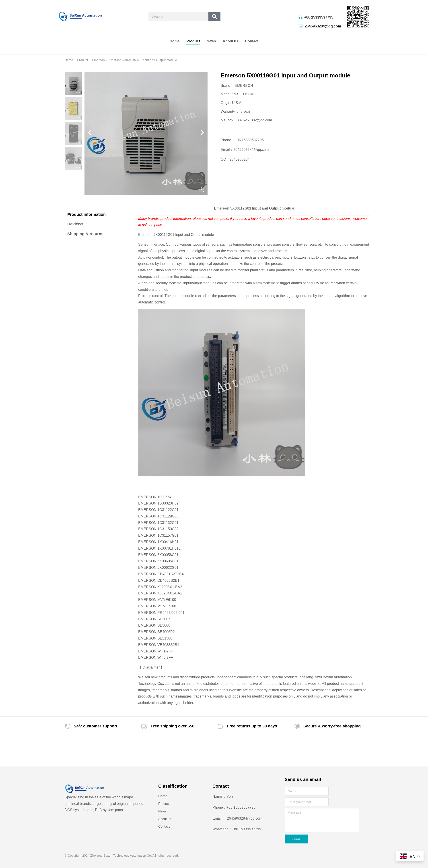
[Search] (214, 16)
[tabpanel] (254, 449)
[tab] (98, 214)
